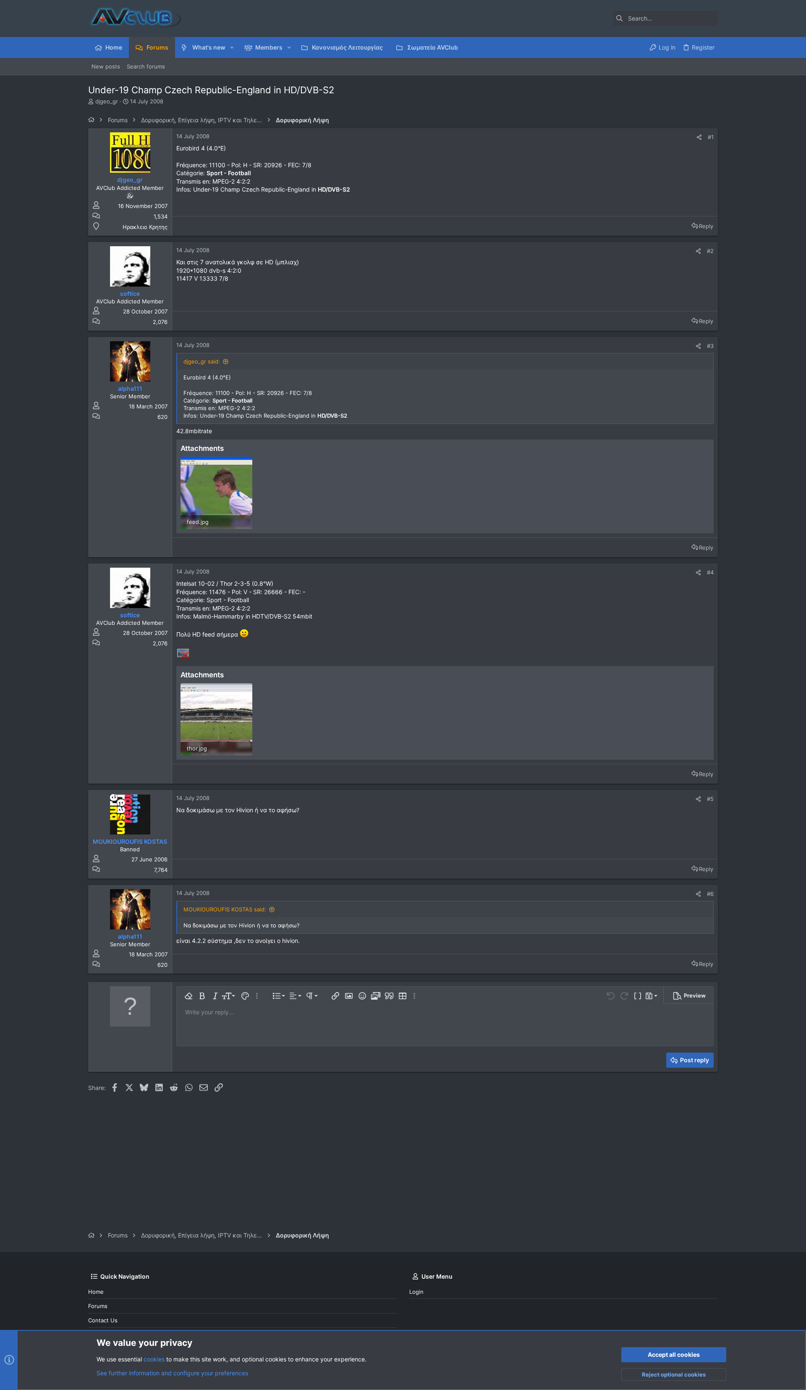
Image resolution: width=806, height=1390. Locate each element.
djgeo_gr (106, 101)
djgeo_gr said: (201, 361)
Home (96, 1291)
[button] (232, 47)
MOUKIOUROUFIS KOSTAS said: (224, 909)
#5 (710, 798)
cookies (154, 1359)
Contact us (103, 1320)
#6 (710, 893)
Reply (706, 226)
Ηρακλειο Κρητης (145, 227)
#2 (710, 250)
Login (416, 1291)
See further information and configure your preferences (172, 1373)
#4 (710, 572)
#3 (710, 345)
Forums (97, 1306)
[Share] (699, 137)
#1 (711, 137)
